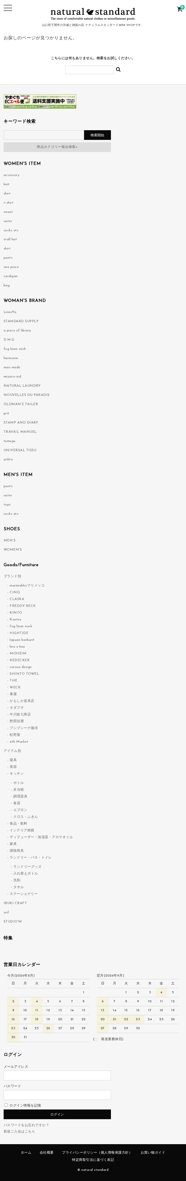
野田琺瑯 (17, 721)
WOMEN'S (13, 550)
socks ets (11, 514)
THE (13, 681)
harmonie (11, 358)
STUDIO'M (13, 922)
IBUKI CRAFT (15, 903)
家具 (13, 844)
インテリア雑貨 (22, 830)
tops (7, 504)
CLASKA (17, 599)
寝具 (13, 760)
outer (8, 221)
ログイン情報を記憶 (24, 1106)
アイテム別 (12, 751)
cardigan (11, 276)
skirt (7, 248)
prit (6, 413)
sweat (8, 212)
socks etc (11, 230)
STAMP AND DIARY (21, 423)
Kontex (15, 619)
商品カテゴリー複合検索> (57, 147)
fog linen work (15, 349)
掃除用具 (17, 851)
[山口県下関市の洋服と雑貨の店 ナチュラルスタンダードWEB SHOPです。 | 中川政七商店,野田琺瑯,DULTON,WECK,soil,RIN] (93, 18)
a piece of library (17, 330)
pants (8, 258)
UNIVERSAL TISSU (20, 450)
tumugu (10, 441)
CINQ (15, 592)
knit (7, 184)
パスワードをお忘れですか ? (26, 1125)
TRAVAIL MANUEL (20, 432)
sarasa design (21, 667)
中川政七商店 (20, 714)
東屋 (13, 694)
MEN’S (10, 540)
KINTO (16, 613)
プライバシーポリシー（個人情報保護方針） (97, 1153)
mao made (12, 367)
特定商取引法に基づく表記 (93, 1160)
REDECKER (20, 660)
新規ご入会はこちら (19, 1131)
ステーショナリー (24, 894)
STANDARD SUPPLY (21, 321)
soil (6, 912)
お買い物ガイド (153, 1153)
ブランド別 (12, 576)
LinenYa (10, 312)
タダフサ (17, 708)
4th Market (19, 742)
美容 (13, 767)
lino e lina (17, 647)
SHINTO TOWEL (24, 674)
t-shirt (9, 203)
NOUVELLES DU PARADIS (27, 395)
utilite (8, 459)
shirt (7, 193)
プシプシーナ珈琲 (24, 728)
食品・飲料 (18, 824)
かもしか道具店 (22, 701)
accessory (12, 175)
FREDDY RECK (23, 606)
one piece (11, 267)
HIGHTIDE (19, 633)
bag (7, 285)
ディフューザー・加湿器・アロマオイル (41, 837)
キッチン (17, 774)
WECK (15, 687)
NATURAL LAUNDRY (22, 386)
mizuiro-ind (12, 376)
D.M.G (9, 340)
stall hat (10, 239)
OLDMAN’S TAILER (21, 404)
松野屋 (15, 735)
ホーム (26, 1153)
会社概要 (47, 1153)
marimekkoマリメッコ (27, 585)
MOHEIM (18, 653)
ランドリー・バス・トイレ (31, 858)
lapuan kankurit (22, 640)
